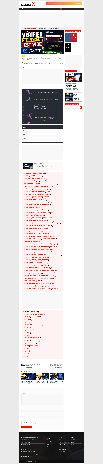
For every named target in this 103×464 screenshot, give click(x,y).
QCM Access (26, 356)
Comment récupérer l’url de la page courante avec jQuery (36, 252)
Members (73, 444)
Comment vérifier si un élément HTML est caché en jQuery (36, 228)
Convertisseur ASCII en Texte (26, 446)
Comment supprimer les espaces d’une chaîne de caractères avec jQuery (39, 285)
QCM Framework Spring (29, 330)
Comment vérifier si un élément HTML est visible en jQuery (36, 247)
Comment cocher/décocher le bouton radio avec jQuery (35, 235)
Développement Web (32, 28)
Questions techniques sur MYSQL (31, 312)
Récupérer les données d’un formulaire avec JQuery (34, 178)
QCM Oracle (26, 335)
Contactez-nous (62, 444)
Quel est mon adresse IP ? (25, 452)
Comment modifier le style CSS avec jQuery (33, 197)
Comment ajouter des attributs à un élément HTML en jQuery (37, 268)
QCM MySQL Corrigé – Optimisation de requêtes (34, 314)
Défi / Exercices (45, 8)
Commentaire (24, 393)
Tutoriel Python (49, 446)
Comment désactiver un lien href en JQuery (33, 262)
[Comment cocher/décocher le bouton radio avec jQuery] (42, 373)
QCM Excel (26, 353)
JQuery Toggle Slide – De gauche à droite (32, 239)
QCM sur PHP (27, 317)
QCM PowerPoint (27, 355)
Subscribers (74, 39)
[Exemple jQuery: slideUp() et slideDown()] (57, 373)
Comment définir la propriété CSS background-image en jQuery (37, 194)
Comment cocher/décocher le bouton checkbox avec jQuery (36, 233)
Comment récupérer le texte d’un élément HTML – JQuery (36, 286)
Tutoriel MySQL (49, 441)
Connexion (73, 439)
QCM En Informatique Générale (30, 345)
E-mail (23, 415)
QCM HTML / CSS (27, 324)
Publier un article (62, 447)
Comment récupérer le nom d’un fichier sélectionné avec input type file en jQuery (41, 230)
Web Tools (56, 8)
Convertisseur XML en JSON (26, 449)
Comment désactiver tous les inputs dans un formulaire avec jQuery (38, 236)
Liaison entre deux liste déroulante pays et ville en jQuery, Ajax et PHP (38, 186)
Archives (60, 440)
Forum (51, 8)
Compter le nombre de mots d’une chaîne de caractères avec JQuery (38, 281)
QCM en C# (26, 348)
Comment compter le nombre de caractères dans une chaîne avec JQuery (39, 283)
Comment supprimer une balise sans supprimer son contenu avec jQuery (39, 251)
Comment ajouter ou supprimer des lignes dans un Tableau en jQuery (38, 222)
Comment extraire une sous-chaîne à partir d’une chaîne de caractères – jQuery (40, 288)
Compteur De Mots (24, 440)
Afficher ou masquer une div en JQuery (32, 183)
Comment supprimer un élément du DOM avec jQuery (35, 264)
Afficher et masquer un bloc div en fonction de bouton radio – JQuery (38, 278)
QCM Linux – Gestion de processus (31, 338)
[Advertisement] (51, 19)
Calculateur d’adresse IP (25, 442)
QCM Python (27, 327)
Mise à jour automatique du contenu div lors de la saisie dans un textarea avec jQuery (42, 223)
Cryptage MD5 (23, 447)
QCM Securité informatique (30, 343)
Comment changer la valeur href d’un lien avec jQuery (35, 220)
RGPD (60, 454)
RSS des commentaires (63, 452)
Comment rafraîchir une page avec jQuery (33, 218)
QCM (39, 8)
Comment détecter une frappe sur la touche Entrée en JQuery (37, 213)
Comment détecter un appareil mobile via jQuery (34, 192)
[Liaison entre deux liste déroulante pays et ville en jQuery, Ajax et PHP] (28, 373)
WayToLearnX (24, 28)
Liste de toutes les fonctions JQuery (31, 181)
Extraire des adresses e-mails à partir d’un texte (29, 454)
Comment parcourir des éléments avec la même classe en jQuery (37, 202)
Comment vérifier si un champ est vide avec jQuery (34, 207)
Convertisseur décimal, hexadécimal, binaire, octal (30, 437)
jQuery (37, 28)
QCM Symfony (27, 319)
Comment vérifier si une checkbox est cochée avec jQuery (36, 260)
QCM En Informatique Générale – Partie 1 (72, 85)
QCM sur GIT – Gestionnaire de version (32, 337)
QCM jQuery (26, 334)
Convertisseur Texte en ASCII (26, 444)
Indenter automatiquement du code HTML (28, 451)
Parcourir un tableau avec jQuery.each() (32, 280)
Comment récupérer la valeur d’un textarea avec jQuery (35, 210)
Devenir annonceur (62, 449)
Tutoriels (27, 8)
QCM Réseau (27, 340)
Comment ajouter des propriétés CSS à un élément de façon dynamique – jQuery (40, 270)
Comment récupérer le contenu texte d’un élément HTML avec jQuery (38, 249)
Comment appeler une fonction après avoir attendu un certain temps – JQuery (40, 272)
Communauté (73, 442)
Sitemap (60, 439)
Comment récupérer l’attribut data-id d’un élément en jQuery (37, 191)
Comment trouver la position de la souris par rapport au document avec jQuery (40, 244)
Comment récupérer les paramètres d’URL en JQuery (35, 180)
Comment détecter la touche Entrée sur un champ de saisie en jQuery (38, 212)
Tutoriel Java (49, 444)
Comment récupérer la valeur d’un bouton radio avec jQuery (36, 259)
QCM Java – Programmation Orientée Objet (33, 325)
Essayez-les (78, 3)
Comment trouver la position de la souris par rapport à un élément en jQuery (40, 246)
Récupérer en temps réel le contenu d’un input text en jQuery (37, 205)
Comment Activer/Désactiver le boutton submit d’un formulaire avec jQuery (40, 238)
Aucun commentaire (31, 59)
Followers (68, 48)
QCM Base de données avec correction (32, 316)
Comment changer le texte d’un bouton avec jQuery (35, 201)
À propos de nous (62, 446)
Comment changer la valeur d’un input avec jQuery (34, 199)
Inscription (73, 437)
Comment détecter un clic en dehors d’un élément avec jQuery (37, 204)
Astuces (33, 8)
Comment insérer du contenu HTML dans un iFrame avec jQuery (37, 225)
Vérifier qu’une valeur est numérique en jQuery (34, 215)
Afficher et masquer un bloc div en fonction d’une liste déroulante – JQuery (39, 275)
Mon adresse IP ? (74, 446)
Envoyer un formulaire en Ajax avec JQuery (33, 176)
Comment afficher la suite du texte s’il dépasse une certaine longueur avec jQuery (41, 243)
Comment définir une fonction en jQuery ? (33, 273)
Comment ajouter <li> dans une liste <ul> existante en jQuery (37, 189)
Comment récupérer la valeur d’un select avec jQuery (35, 254)
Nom (22, 408)
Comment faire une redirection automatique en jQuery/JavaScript (38, 226)
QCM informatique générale (71, 83)
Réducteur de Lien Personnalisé (26, 456)
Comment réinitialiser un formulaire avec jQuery (34, 209)
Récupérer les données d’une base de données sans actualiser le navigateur (39, 188)
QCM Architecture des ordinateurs (31, 342)
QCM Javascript (27, 332)
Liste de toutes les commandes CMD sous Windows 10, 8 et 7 (77, 99)
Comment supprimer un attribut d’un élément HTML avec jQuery (37, 267)
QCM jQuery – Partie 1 (39, 163)
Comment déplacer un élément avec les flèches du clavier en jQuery (38, 231)
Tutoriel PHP (49, 442)
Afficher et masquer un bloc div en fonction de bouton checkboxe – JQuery (39, 277)
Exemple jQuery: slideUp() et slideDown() (32, 241)
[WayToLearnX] (22, 9)
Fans (68, 39)
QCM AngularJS (27, 321)
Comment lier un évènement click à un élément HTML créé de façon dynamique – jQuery (42, 256)
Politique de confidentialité (64, 442)
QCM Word (26, 351)
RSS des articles (62, 451)
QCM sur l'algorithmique (29, 350)
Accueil (60, 437)
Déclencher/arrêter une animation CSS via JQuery (34, 173)
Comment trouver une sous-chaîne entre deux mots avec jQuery (37, 289)
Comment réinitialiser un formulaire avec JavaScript (33, 365)
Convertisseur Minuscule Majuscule (27, 439)
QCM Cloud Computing (29, 329)
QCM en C (26, 346)
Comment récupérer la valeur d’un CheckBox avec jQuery (36, 257)
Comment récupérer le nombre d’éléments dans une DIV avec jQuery (38, 217)
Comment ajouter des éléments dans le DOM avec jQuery (36, 265)
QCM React (26, 322)
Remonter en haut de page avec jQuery (32, 175)
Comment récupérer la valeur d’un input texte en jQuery (36, 196)
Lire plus (36, 168)
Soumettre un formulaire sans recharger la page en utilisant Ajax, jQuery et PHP (40, 184)
